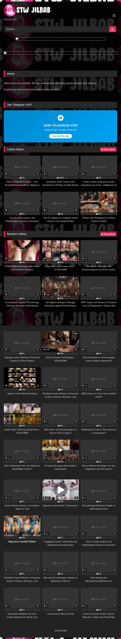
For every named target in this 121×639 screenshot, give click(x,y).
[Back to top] (111, 630)
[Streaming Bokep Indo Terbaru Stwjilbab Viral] (60, 11)
